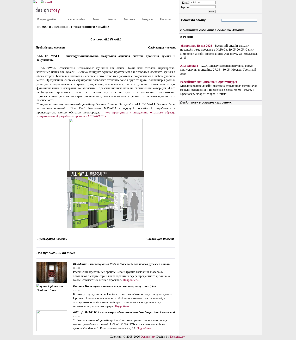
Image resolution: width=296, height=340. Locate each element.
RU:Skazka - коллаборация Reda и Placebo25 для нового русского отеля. (121, 264)
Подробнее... (131, 280)
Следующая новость (162, 47)
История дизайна (46, 19)
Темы (96, 19)
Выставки (129, 19)
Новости (111, 19)
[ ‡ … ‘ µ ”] (224, 20)
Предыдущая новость (50, 47)
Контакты (165, 19)
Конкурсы (147, 19)
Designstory (148, 336)
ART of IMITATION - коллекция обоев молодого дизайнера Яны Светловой (124, 312)
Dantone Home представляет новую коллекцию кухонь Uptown (115, 286)
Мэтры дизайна (76, 19)
